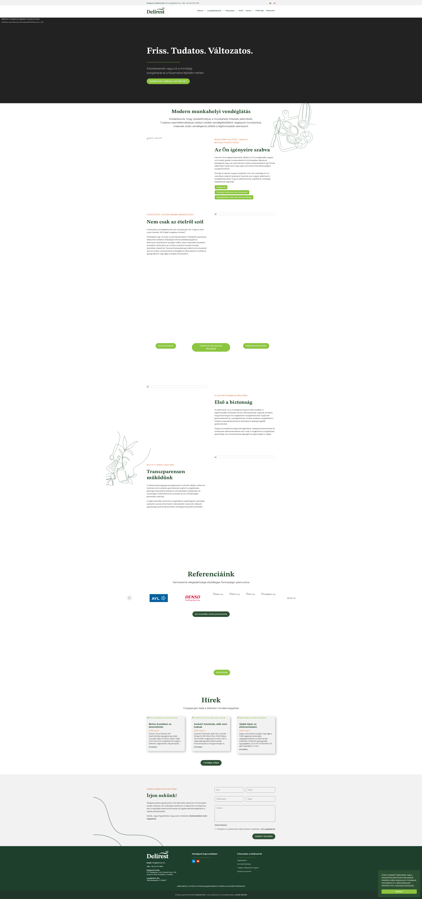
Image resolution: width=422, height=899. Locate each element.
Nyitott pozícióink (244, 871)
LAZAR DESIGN (241, 895)
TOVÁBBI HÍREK (211, 763)
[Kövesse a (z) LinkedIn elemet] (193, 861)
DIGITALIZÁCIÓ (166, 346)
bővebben (153, 747)
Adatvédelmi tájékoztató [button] (404, 885)
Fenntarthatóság (244, 864)
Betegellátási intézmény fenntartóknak (234, 197)
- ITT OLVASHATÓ (267, 829)
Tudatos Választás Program (248, 868)
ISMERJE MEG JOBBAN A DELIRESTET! (168, 81)
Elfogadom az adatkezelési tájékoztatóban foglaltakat (246, 829)
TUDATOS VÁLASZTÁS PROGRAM (211, 347)
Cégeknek (221, 187)
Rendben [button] (399, 891)
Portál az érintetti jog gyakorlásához (203, 886)
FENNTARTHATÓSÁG (256, 346)
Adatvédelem (182, 886)
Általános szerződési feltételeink (232, 886)
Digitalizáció (242, 860)
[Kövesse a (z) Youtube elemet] (198, 861)
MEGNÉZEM (222, 672)
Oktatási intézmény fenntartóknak (231, 192)
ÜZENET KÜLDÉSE (264, 836)
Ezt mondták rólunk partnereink (211, 614)
